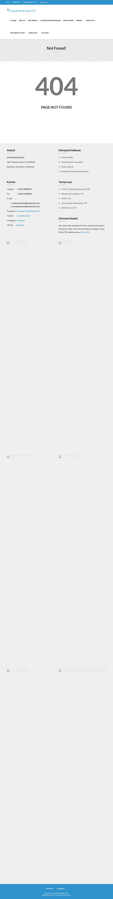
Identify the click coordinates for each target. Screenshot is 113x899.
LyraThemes (66, 895)
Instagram (60, 888)
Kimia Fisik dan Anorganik (72, 162)
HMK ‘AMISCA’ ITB (30, 2)
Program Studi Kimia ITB (28, 211)
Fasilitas (33, 33)
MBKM (79, 20)
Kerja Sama (68, 20)
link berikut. (85, 232)
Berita (22, 20)
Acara (13, 20)
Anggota (90, 20)
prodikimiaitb (23, 216)
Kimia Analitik (67, 157)
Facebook (50, 888)
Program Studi (17, 33)
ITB (7, 2)
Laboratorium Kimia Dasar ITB (74, 203)
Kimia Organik (67, 167)
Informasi (32, 20)
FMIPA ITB (16, 2)
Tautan (45, 33)
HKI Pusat (43, 2)
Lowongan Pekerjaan (50, 20)
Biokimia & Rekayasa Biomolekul (74, 171)
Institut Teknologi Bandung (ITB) (75, 189)
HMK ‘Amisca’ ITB (69, 208)
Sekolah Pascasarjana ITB (72, 194)
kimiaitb (21, 220)
